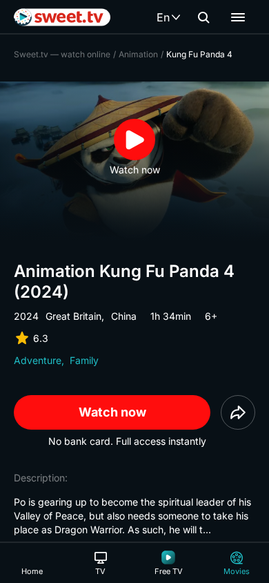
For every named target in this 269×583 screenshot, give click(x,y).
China (124, 316)
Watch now (112, 412)
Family (84, 360)
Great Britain (73, 316)
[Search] (203, 17)
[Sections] (238, 17)
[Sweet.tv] (62, 17)
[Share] (238, 412)
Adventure (37, 360)
